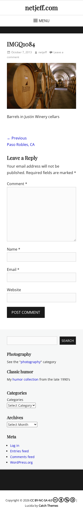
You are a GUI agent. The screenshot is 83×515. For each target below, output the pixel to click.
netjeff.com (41, 7)
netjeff (43, 52)
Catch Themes (48, 505)
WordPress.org (21, 462)
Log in (14, 445)
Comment (17, 183)
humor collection (25, 379)
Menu (44, 20)
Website (14, 289)
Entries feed (19, 451)
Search (68, 340)
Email (13, 269)
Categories (15, 399)
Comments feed (22, 457)
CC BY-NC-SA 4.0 (41, 500)
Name (13, 249)
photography (31, 362)
